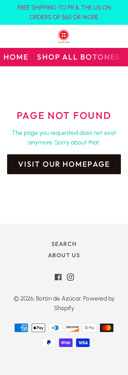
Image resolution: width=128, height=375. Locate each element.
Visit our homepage (64, 164)
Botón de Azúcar (58, 298)
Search (64, 243)
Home (16, 56)
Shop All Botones (78, 56)
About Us (64, 255)
